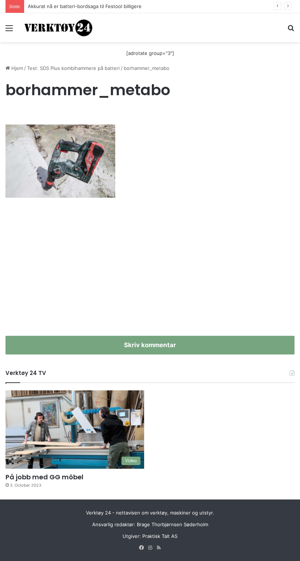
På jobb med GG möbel (44, 477)
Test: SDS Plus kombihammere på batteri (73, 68)
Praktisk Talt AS (159, 536)
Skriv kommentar (150, 345)
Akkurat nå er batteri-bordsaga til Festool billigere (85, 6)
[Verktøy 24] (58, 27)
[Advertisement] (150, 273)
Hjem (16, 68)
